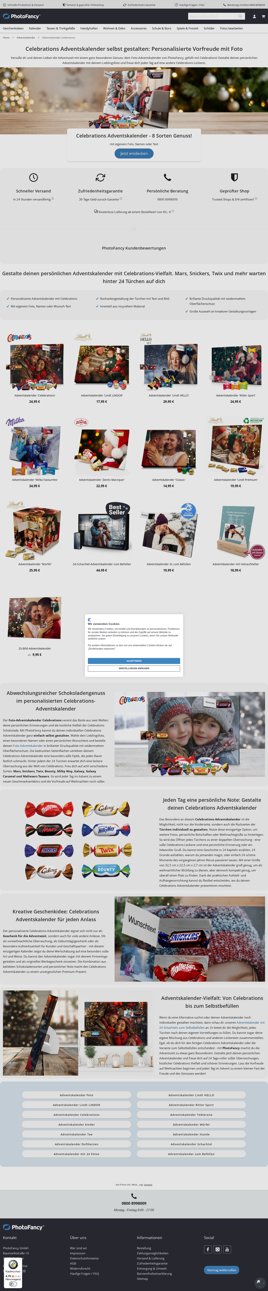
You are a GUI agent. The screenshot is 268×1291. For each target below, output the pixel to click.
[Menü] (19, 1260)
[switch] (13, 1284)
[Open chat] (260, 1283)
